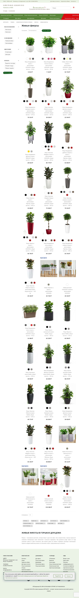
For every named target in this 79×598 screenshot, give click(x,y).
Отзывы (5, 11)
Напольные (43, 520)
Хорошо (69, 576)
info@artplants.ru (7, 570)
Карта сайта (66, 560)
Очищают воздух (9, 65)
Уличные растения (18, 15)
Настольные (53, 520)
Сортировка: (24, 30)
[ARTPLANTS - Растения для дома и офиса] (39, 7)
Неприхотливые (39, 523)
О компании (12, 11)
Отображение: (25, 515)
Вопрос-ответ (66, 558)
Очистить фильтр (46, 30)
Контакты (73, 1)
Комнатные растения (6, 15)
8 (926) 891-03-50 (19, 5)
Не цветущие (50, 523)
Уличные (25, 520)
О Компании (52, 558)
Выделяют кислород (10, 63)
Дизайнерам (38, 562)
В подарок (6, 18)
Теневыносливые (27, 523)
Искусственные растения (30, 15)
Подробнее (58, 576)
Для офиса (18, 18)
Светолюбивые (63, 520)
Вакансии (51, 560)
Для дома (43, 18)
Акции (23, 560)
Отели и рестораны (55, 18)
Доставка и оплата (55, 1)
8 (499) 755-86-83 (8, 5)
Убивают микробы (9, 68)
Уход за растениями (40, 566)
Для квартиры (30, 18)
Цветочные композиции (54, 568)
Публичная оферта (26, 569)
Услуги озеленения (26, 566)
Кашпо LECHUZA (43, 15)
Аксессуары (53, 15)
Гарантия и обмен (65, 1)
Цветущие (60, 523)
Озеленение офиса (70, 18)
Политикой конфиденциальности (26, 576)
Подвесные (33, 520)
